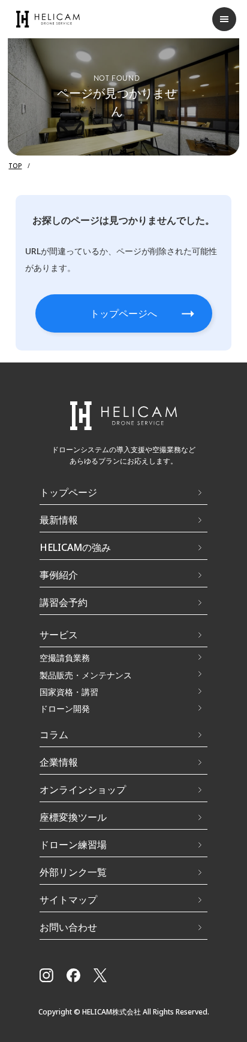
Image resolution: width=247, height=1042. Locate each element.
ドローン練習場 (73, 844)
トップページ (68, 492)
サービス (59, 634)
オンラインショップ (83, 789)
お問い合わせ (68, 927)
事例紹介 (59, 574)
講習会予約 (64, 602)
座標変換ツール (73, 817)
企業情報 (59, 762)
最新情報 (59, 519)
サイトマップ (68, 899)
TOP (15, 166)
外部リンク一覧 (73, 872)
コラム (54, 734)
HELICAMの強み (75, 547)
